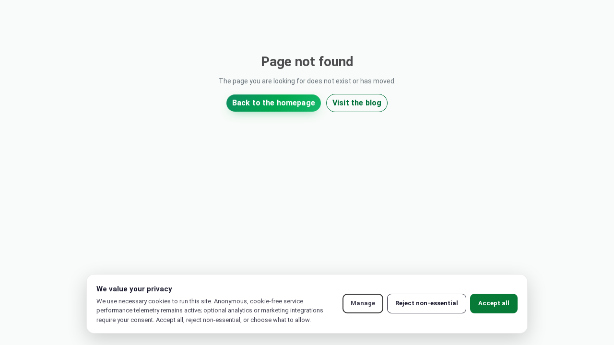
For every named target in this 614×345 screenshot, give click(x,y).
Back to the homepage (273, 102)
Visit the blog (356, 102)
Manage (363, 303)
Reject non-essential (426, 303)
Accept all (493, 303)
